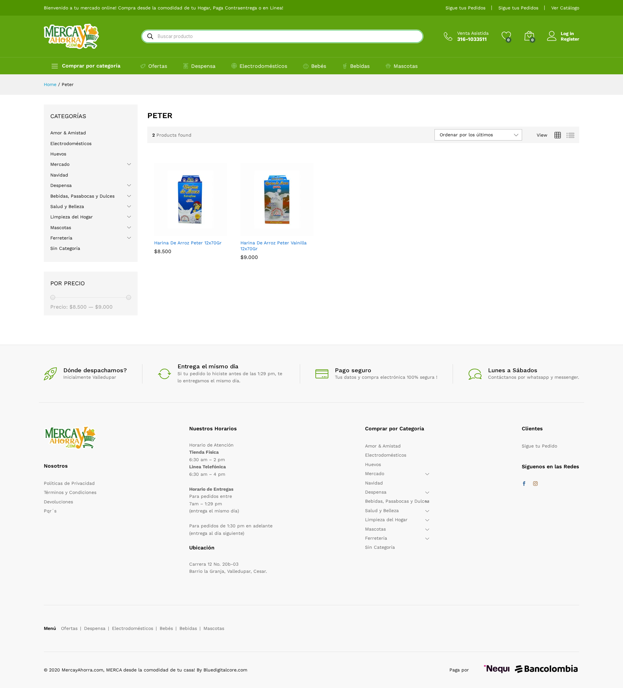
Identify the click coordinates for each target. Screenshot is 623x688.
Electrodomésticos (263, 66)
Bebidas (360, 66)
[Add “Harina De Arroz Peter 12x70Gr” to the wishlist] (205, 232)
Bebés (318, 66)
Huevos (58, 153)
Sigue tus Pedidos (465, 7)
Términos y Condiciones (70, 492)
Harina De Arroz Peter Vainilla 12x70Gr (273, 245)
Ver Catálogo (565, 7)
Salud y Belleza (67, 206)
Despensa (203, 66)
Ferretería (61, 237)
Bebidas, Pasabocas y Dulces (82, 196)
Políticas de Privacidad (69, 483)
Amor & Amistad (68, 132)
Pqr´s (50, 510)
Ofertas (157, 66)
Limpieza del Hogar (71, 216)
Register (570, 39)
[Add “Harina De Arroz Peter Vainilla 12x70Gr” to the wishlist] (291, 232)
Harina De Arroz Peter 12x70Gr (188, 242)
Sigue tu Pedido (539, 445)
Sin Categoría (65, 248)
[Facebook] (524, 483)
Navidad (59, 175)
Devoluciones (58, 501)
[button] (175, 232)
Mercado (59, 164)
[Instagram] (535, 484)
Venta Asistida (473, 33)
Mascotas (406, 66)
